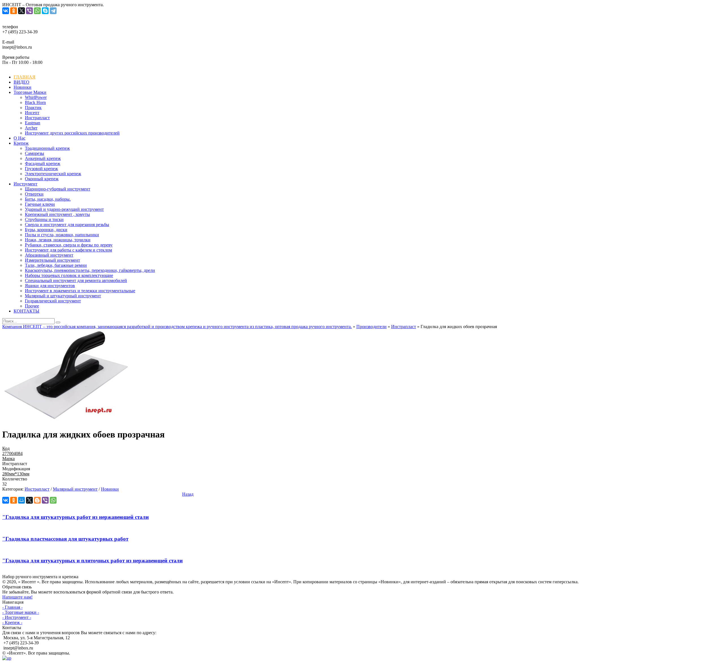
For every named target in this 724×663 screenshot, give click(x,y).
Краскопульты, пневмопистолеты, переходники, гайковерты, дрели (90, 270)
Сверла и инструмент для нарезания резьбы (67, 224)
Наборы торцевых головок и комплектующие (69, 275)
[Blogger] (37, 500)
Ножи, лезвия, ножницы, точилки (57, 239)
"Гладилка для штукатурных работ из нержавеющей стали (75, 517)
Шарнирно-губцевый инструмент (57, 189)
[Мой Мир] (21, 500)
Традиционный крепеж (47, 148)
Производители (371, 326)
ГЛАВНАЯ (24, 77)
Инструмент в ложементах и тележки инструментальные (80, 290)
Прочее (32, 306)
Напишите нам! (17, 597)
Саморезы (34, 153)
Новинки (22, 87)
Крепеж (21, 143)
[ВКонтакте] (5, 10)
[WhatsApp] (37, 10)
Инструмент (25, 183)
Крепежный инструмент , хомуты (57, 214)
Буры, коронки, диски (46, 229)
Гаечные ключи (40, 204)
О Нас (19, 138)
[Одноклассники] (13, 10)
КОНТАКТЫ (26, 311)
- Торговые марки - (20, 612)
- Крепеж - (12, 622)
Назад (187, 494)
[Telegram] (53, 10)
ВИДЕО (21, 82)
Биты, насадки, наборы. (48, 199)
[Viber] (29, 10)
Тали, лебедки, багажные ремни (56, 265)
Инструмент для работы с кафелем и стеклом (68, 250)
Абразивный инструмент (49, 255)
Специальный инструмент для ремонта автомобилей (76, 280)
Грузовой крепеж (41, 168)
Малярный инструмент (75, 489)
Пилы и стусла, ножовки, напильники (62, 234)
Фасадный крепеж (42, 163)
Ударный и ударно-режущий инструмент (64, 209)
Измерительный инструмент (52, 260)
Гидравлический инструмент (53, 300)
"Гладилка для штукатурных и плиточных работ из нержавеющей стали (92, 561)
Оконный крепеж (42, 178)
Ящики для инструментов (50, 285)
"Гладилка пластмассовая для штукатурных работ (65, 539)
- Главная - (12, 607)
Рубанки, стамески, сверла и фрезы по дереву (69, 244)
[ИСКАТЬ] (58, 322)
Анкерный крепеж (43, 158)
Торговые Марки (30, 92)
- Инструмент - (16, 617)
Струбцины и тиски (44, 219)
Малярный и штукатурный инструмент (63, 295)
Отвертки (34, 194)
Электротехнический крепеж (53, 173)
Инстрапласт (403, 326)
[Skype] (45, 10)
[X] (21, 10)
